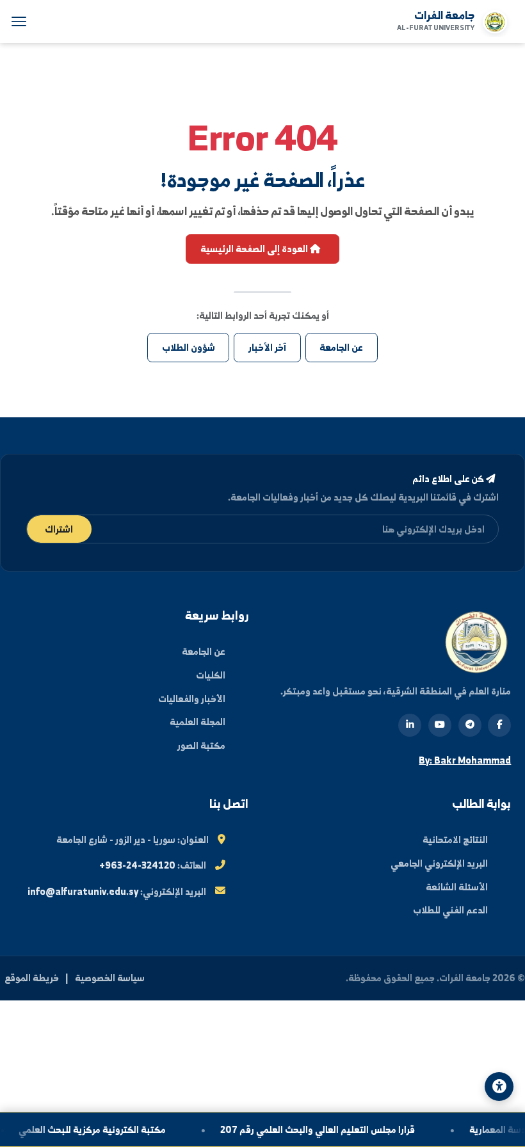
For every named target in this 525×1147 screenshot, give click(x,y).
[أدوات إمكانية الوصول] (499, 1086)
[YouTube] (439, 725)
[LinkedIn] (409, 725)
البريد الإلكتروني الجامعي (439, 863)
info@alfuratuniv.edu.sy (83, 891)
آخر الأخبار (267, 347)
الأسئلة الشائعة (457, 887)
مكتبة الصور (201, 745)
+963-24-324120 (137, 865)
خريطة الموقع (31, 978)
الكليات (210, 675)
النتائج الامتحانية (455, 839)
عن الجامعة (341, 347)
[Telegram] (469, 725)
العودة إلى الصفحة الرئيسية (255, 249)
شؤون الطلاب (188, 347)
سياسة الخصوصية (110, 978)
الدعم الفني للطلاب (450, 910)
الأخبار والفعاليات (191, 699)
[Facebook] (499, 725)
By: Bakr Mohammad (465, 760)
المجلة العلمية (197, 722)
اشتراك (59, 529)
